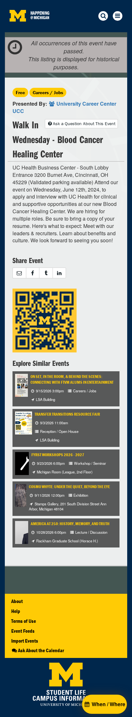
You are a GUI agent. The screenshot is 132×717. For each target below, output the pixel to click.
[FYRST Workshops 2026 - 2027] (26, 462)
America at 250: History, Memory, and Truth (70, 523)
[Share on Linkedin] (59, 273)
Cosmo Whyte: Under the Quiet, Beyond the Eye (69, 486)
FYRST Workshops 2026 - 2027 (57, 454)
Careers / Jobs (48, 92)
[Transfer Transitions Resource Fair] (24, 422)
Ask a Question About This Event (84, 123)
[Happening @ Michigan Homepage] (17, 28)
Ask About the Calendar (41, 650)
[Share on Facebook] (32, 273)
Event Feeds (23, 631)
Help (15, 611)
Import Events (24, 641)
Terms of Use (23, 621)
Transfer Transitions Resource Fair (67, 414)
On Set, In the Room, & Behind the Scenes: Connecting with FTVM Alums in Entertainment (71, 379)
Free (20, 92)
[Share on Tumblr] (46, 273)
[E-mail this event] (19, 273)
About (17, 601)
